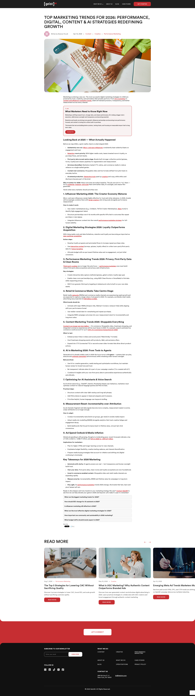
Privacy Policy (140, 664)
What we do (98, 4)
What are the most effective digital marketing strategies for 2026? (87, 511)
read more (52, 599)
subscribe (75, 654)
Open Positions (122, 664)
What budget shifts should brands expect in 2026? (82, 520)
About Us (109, 4)
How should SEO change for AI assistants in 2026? (82, 501)
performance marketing (140, 652)
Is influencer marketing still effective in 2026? (80, 506)
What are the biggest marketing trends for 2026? (81, 497)
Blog (117, 4)
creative (119, 652)
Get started (142, 4)
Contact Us (70, 132)
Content (101, 652)
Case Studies (126, 4)
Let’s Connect (97, 632)
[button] (145, 542)
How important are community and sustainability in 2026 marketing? (88, 515)
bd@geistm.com (121, 675)
